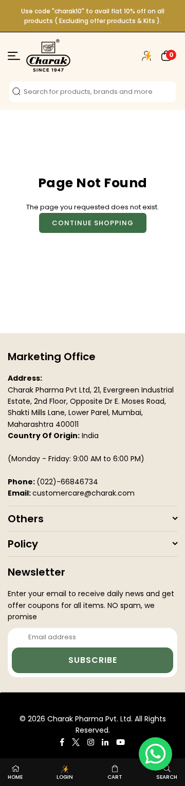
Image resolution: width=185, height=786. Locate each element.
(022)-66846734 (67, 482)
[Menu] (14, 58)
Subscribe (92, 660)
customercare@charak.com (83, 493)
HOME (15, 777)
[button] (166, 55)
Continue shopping (93, 223)
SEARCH (166, 777)
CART (114, 777)
